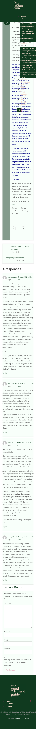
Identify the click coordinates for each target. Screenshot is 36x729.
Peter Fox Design (22, 718)
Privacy (24, 41)
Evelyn (10, 442)
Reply (4, 373)
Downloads (25, 82)
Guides (24, 43)
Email (7, 640)
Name (7, 632)
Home (23, 16)
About (23, 19)
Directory (24, 79)
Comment (8, 603)
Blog (23, 99)
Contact (24, 104)
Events (23, 87)
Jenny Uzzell (12, 383)
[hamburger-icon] (18, 14)
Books (23, 102)
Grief (23, 77)
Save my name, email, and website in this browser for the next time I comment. (17, 662)
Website (7, 649)
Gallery (24, 84)
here (13, 204)
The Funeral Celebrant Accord (23, 93)
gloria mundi (12, 277)
